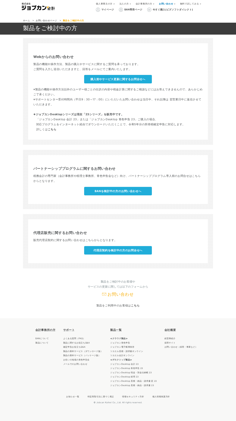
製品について (42, 342)
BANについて (42, 338)
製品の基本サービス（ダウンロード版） (83, 351)
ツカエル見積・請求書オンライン (126, 351)
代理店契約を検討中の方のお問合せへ (118, 250)
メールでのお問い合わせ (75, 364)
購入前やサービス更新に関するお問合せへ (118, 79)
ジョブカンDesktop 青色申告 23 (126, 368)
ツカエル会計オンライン (122, 355)
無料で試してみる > (190, 3)
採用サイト (170, 342)
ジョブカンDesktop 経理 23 (124, 376)
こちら (52, 129)
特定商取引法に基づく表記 (101, 396)
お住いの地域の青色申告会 (76, 359)
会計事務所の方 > (145, 3)
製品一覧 (116, 330)
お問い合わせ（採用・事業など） (180, 347)
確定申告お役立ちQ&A (74, 347)
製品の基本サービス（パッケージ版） (82, 355)
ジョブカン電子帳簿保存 (122, 347)
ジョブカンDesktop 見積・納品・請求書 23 (132, 385)
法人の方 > (125, 3)
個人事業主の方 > (105, 3)
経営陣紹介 (170, 338)
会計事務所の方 (45, 330)
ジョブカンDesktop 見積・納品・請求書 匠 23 (133, 381)
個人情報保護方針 (161, 396)
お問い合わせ (120, 294)
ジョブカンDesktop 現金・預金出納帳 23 (131, 372)
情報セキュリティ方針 (133, 396)
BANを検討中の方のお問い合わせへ (118, 191)
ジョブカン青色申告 (120, 342)
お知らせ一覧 (72, 396)
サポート (69, 330)
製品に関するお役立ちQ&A (76, 342)
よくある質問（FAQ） (74, 338)
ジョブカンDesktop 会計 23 (124, 364)
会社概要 (170, 330)
